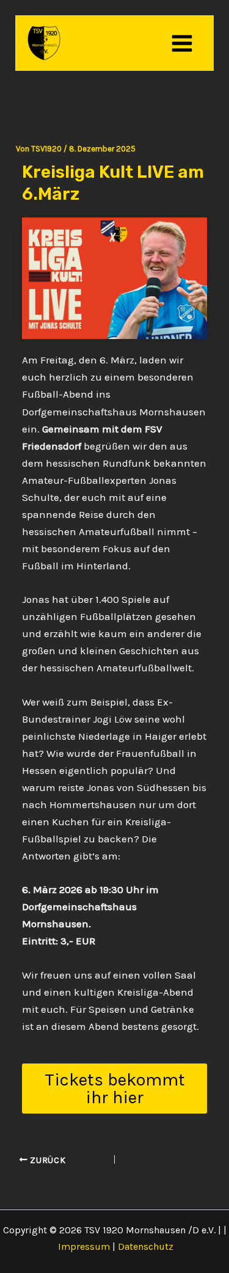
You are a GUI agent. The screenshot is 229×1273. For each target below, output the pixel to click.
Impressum (84, 1246)
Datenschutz (145, 1246)
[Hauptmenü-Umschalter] (182, 43)
